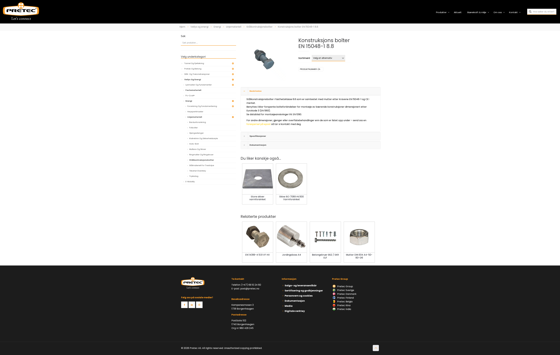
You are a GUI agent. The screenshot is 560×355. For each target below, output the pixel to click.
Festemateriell (193, 90)
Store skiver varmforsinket (257, 198)
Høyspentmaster (195, 111)
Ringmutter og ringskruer (201, 154)
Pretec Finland (345, 297)
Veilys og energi (199, 26)
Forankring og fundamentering (202, 106)
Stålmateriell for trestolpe (201, 165)
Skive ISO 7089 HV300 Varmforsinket (291, 198)
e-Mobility (190, 181)
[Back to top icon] (376, 348)
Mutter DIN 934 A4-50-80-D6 (359, 256)
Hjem (182, 26)
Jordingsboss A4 (291, 254)
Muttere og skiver (197, 149)
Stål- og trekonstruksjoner (197, 74)
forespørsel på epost (258, 124)
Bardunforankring (197, 122)
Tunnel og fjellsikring (194, 63)
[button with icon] (184, 304)
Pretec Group (345, 286)
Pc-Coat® (190, 95)
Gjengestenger (196, 133)
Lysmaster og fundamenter (199, 84)
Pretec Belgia (344, 301)
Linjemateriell (233, 26)
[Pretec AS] (21, 11)
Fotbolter (193, 127)
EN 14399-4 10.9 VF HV (257, 254)
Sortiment (304, 58)
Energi (217, 26)
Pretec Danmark (346, 294)
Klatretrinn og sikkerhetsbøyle (203, 138)
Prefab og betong (192, 68)
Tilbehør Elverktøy (197, 170)
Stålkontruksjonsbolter (259, 26)
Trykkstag (193, 176)
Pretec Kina (343, 305)
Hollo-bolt (194, 143)
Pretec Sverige (345, 290)
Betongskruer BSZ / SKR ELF (325, 256)
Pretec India (344, 309)
